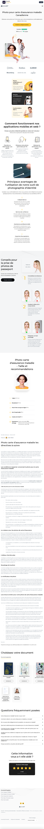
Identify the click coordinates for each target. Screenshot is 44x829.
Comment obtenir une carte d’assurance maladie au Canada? (16, 719)
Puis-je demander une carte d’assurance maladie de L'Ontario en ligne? (19, 736)
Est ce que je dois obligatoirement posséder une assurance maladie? (18, 722)
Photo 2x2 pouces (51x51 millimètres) (17, 698)
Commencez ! (8, 681)
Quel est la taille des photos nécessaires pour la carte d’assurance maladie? (20, 725)
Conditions (23, 819)
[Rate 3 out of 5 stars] (22, 768)
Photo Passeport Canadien (6, 792)
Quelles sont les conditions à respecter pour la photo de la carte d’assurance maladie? (20, 733)
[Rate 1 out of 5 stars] (14, 768)
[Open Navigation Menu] (42, 6)
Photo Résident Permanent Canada (7, 794)
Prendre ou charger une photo (22, 24)
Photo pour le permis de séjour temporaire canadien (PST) (5, 698)
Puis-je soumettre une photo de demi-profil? (12, 744)
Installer (41, 2)
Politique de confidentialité (15, 819)
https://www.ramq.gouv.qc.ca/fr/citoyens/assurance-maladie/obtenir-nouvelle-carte (18, 644)
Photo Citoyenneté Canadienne (7, 796)
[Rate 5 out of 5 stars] (30, 768)
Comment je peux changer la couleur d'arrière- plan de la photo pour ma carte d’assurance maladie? (19, 729)
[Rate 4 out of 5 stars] (26, 768)
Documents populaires (6, 657)
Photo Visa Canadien (5, 799)
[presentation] (22, 414)
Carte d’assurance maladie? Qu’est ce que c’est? (13, 716)
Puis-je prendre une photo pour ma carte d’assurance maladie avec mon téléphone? (19, 740)
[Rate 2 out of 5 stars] (18, 768)
